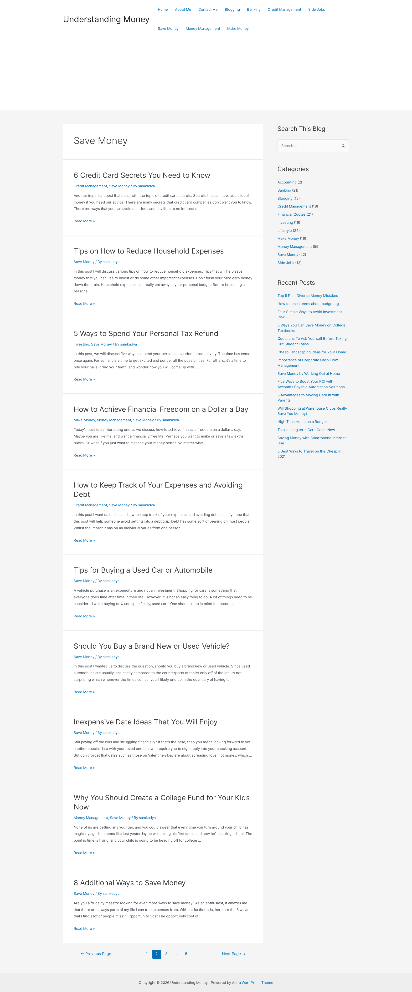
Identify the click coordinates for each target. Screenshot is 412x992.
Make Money (238, 28)
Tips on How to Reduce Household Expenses (149, 251)
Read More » (84, 221)
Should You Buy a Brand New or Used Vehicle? (152, 646)
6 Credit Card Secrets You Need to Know (142, 175)
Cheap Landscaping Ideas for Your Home (312, 352)
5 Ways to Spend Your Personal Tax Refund (146, 333)
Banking (254, 9)
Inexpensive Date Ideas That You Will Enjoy (146, 721)
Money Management (203, 28)
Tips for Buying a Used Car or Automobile (143, 570)
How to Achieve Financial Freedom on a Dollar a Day (161, 409)
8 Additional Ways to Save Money (130, 882)
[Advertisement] (206, 74)
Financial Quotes (292, 214)
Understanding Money (106, 19)
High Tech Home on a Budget (302, 421)
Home (163, 9)
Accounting (287, 182)
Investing (81, 344)
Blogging (232, 9)
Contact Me (208, 9)
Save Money (168, 28)
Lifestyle (285, 230)
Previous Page (96, 953)
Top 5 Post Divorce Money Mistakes (308, 295)
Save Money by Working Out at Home (309, 373)
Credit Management (284, 9)
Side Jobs (316, 9)
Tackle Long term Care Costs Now (306, 429)
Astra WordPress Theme (252, 982)
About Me (183, 9)
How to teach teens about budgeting (308, 303)
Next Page (234, 953)
